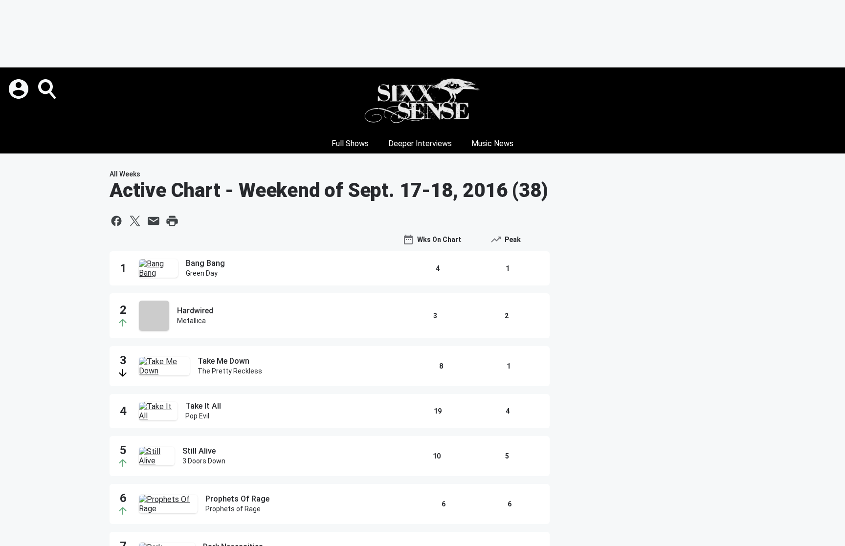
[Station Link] (422, 100)
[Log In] (19, 89)
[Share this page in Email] (153, 221)
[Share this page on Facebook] (116, 221)
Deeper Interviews (420, 143)
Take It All (203, 406)
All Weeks (125, 174)
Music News (492, 143)
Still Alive (199, 451)
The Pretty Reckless (230, 371)
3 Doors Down (203, 461)
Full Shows (350, 143)
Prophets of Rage (233, 509)
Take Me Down (223, 361)
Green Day (202, 273)
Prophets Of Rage (237, 498)
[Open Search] (48, 89)
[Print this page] (172, 221)
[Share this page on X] (135, 221)
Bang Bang (205, 263)
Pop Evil (197, 416)
